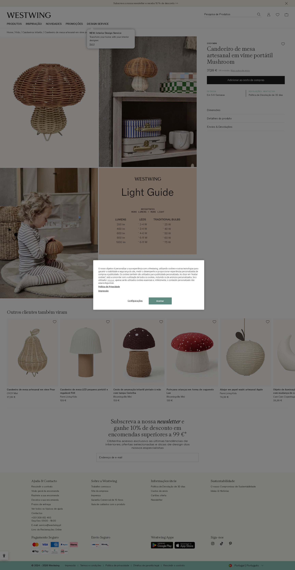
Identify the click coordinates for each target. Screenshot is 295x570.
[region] (148, 285)
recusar (110, 280)
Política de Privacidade (109, 286)
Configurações (135, 300)
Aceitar (160, 301)
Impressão (103, 291)
